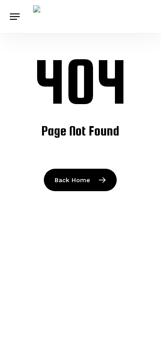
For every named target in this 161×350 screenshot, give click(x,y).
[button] (15, 16)
